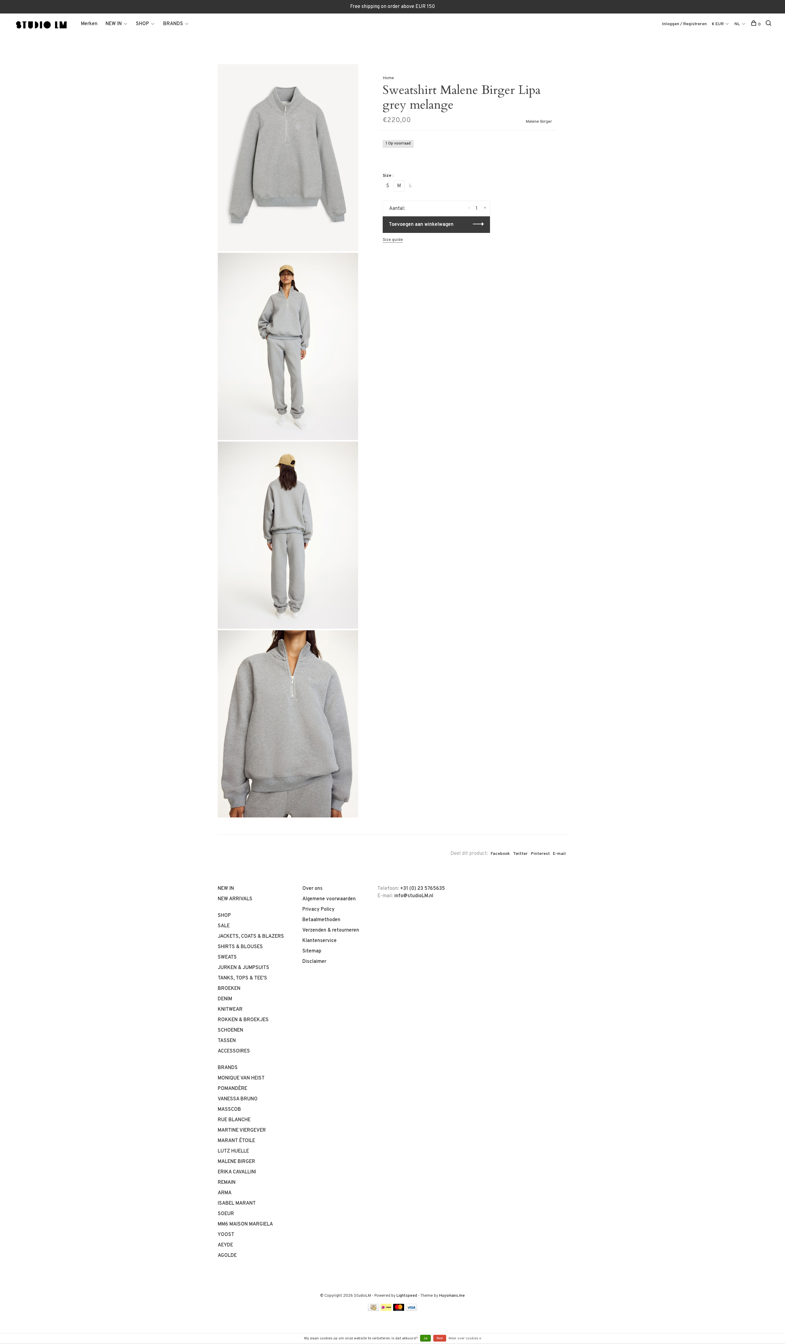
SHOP (142, 24)
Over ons (312, 889)
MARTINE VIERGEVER (242, 1130)
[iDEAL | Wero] (386, 1310)
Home (388, 78)
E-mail (559, 853)
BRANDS (173, 24)
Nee (440, 1338)
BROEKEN (229, 989)
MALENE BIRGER (236, 1162)
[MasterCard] (398, 1310)
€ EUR (718, 24)
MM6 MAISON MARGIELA (245, 1224)
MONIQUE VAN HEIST (241, 1078)
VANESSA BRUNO (238, 1099)
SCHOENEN (230, 1030)
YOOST (226, 1235)
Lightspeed (406, 1295)
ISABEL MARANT (237, 1203)
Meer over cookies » (465, 1338)
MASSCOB (229, 1109)
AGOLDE (227, 1256)
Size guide (393, 239)
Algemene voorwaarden (329, 899)
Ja (425, 1338)
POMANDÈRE (232, 1089)
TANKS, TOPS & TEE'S (242, 978)
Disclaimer (314, 962)
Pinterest (540, 853)
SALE (224, 926)
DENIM (225, 999)
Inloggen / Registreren (684, 24)
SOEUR (226, 1214)
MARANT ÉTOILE (236, 1141)
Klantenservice (319, 941)
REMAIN (227, 1183)
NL (737, 24)
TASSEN (227, 1041)
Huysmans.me (452, 1295)
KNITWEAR (230, 1009)
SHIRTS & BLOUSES (240, 947)
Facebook (500, 853)
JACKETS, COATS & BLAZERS (251, 936)
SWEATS (227, 957)
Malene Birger (539, 121)
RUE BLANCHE (234, 1120)
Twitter (520, 853)
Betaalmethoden (321, 920)
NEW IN (113, 24)
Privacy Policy (318, 909)
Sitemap (311, 951)
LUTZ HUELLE (233, 1151)
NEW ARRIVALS (235, 899)
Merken (89, 24)
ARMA (225, 1193)
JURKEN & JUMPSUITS (243, 968)
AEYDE (225, 1245)
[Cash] (373, 1310)
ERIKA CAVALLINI (237, 1172)
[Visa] (411, 1310)
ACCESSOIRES (234, 1051)
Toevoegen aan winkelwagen (421, 225)
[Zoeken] (769, 24)
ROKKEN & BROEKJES (243, 1020)
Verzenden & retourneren (330, 930)
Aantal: (397, 209)
